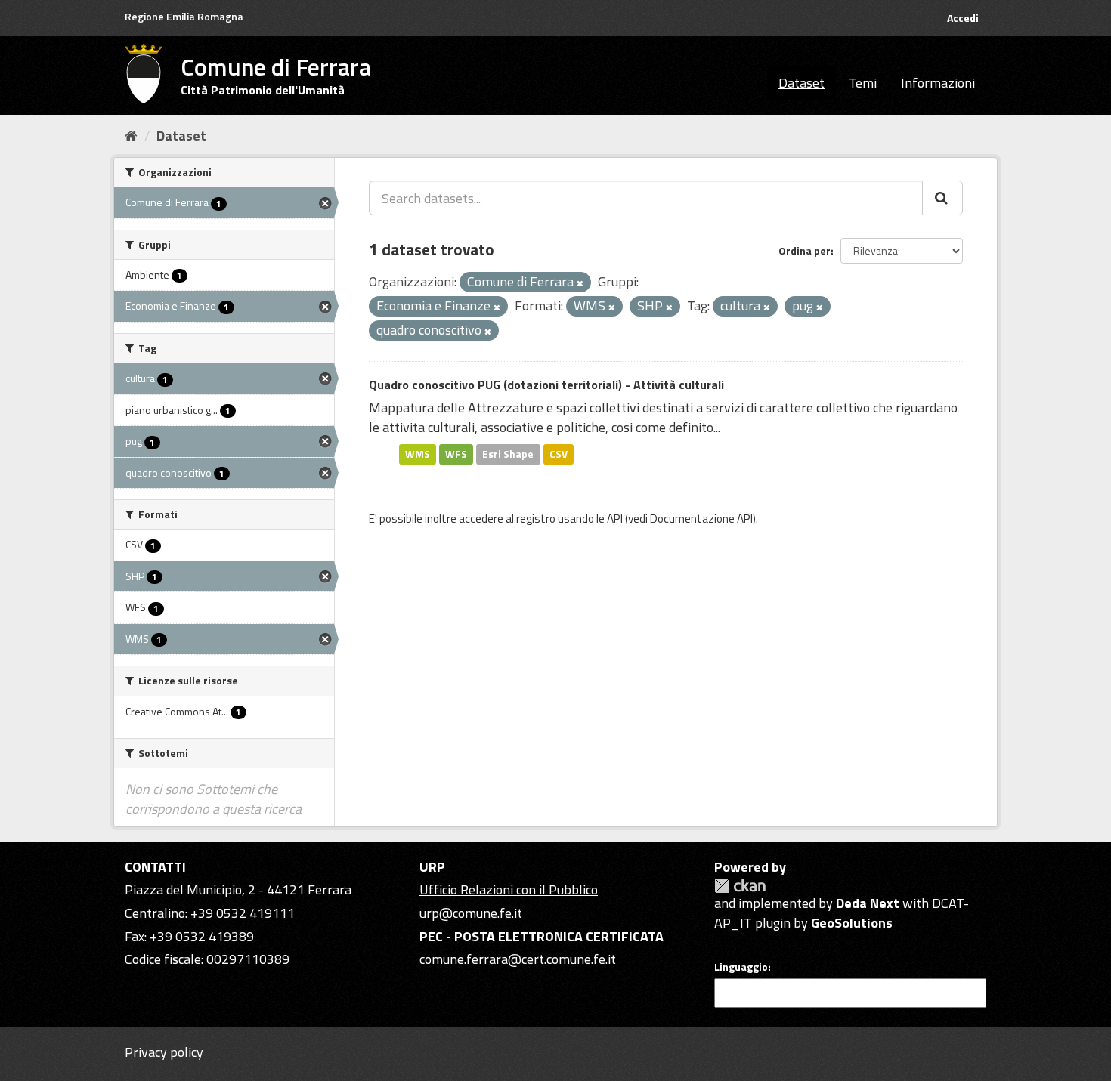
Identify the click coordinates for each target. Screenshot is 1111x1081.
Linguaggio (741, 966)
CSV (558, 454)
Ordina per (804, 250)
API (615, 518)
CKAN (740, 886)
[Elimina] (580, 283)
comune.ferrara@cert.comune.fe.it (517, 959)
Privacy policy (164, 1052)
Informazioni (938, 83)
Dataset (801, 83)
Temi (863, 83)
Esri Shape (508, 454)
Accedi (963, 18)
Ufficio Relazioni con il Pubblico (508, 889)
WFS (456, 454)
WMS (417, 454)
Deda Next (867, 903)
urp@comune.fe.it (470, 913)
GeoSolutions (852, 923)
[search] (942, 198)
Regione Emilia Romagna (184, 16)
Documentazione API (701, 518)
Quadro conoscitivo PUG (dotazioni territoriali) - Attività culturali (546, 384)
